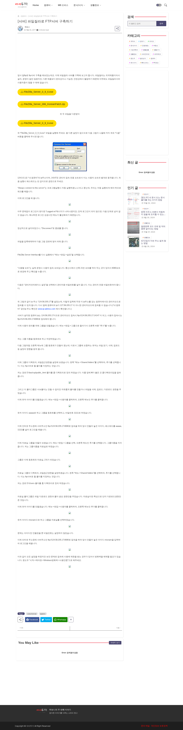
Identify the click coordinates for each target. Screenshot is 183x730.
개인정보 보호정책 (159, 726)
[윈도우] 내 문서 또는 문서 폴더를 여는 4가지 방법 (153, 198)
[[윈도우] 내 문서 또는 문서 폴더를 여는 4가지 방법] (133, 199)
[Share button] (71, 619)
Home (36, 5)
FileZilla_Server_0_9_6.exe (38, 91)
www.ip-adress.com (46, 309)
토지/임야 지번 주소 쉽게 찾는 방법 (153, 242)
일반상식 (143, 58)
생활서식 (157, 50)
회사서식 (134, 63)
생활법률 (146, 50)
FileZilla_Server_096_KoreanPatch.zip (44, 104)
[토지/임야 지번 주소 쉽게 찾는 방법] (133, 242)
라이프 (151, 41)
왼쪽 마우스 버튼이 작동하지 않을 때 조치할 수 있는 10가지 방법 (153, 213)
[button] (159, 5)
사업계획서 (134, 50)
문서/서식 (78, 5)
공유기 (142, 41)
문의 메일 (145, 726)
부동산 (155, 46)
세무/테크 (157, 54)
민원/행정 (145, 46)
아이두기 (30, 726)
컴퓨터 (47, 5)
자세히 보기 (115, 643)
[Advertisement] (70, 52)
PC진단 (156, 63)
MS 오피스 (63, 5)
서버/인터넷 (31, 614)
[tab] (35, 5)
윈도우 (133, 58)
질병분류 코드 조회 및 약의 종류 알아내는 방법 (153, 227)
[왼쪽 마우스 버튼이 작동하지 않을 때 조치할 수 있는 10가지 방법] (133, 213)
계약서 (133, 41)
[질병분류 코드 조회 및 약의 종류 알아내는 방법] (133, 228)
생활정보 (94, 5)
